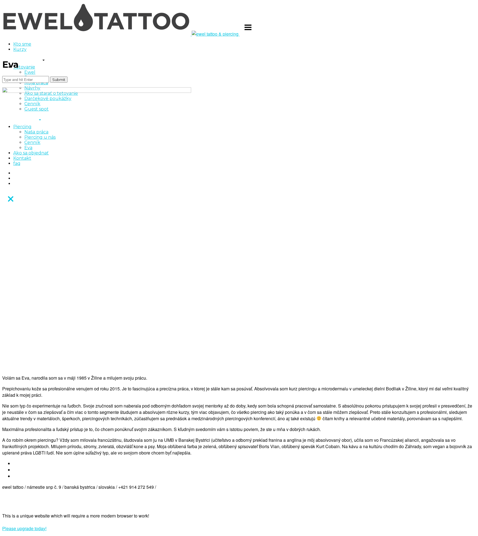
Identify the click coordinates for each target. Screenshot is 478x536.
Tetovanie (24, 67)
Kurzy (20, 49)
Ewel (29, 72)
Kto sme (22, 44)
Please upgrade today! (24, 528)
